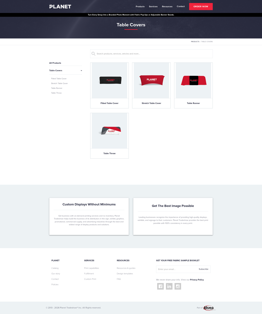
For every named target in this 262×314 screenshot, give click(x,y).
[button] (140, 6)
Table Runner (56, 88)
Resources (167, 6)
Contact (55, 279)
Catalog (55, 268)
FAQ (119, 279)
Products (140, 6)
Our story (55, 273)
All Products (55, 63)
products (195, 42)
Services (153, 6)
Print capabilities (91, 268)
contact (181, 6)
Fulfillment (89, 273)
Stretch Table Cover (59, 83)
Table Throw (56, 93)
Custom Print (90, 279)
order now (200, 6)
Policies (54, 284)
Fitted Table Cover (59, 78)
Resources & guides (126, 268)
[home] (60, 6)
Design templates (125, 273)
